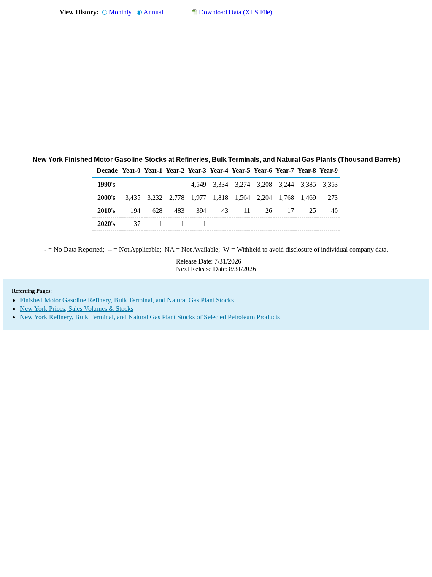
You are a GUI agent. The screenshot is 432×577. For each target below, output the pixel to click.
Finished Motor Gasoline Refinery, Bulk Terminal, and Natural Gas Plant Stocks (127, 300)
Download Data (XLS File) (235, 12)
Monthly (120, 12)
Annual (153, 12)
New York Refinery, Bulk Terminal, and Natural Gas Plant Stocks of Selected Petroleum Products (150, 317)
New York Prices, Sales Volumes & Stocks (76, 308)
